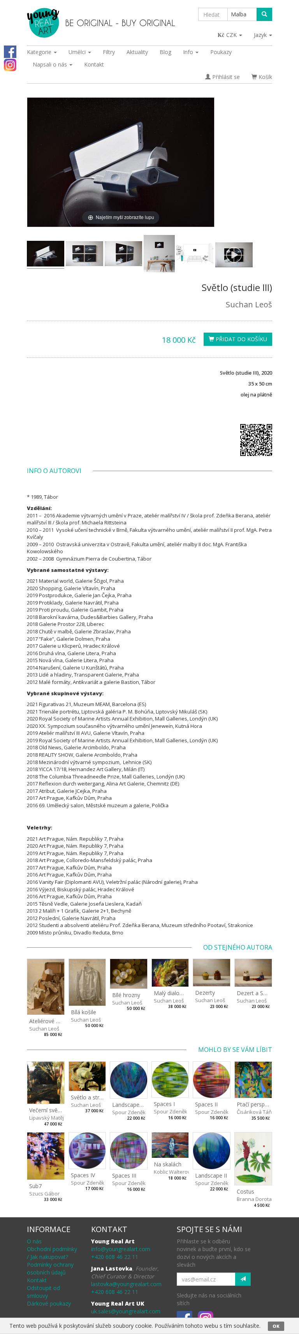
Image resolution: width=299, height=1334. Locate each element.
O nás (34, 1241)
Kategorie (40, 52)
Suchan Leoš (249, 304)
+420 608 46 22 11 (114, 1256)
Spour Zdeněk (129, 1112)
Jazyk (261, 35)
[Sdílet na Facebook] (10, 51)
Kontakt (94, 64)
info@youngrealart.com (120, 1249)
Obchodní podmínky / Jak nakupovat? (52, 1252)
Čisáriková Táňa (256, 1111)
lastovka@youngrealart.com (126, 1284)
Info (189, 52)
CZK (232, 35)
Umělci (78, 52)
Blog (165, 52)
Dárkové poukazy (49, 1303)
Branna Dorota (254, 1199)
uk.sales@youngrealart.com (125, 1311)
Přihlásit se (225, 77)
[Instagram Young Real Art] (10, 64)
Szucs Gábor (44, 1193)
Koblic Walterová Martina (183, 1171)
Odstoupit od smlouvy (43, 1291)
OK (276, 1326)
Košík (264, 77)
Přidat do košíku (240, 339)
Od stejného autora (237, 947)
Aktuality (137, 52)
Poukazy (221, 52)
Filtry (109, 52)
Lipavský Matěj (46, 1117)
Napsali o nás (51, 64)
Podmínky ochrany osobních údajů (50, 1268)
